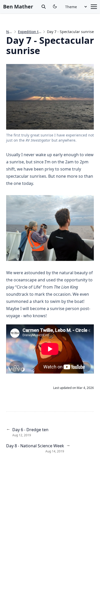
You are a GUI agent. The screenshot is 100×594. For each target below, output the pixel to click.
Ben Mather (18, 6)
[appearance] (55, 6)
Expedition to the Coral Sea (41, 31)
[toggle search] (43, 7)
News (11, 31)
